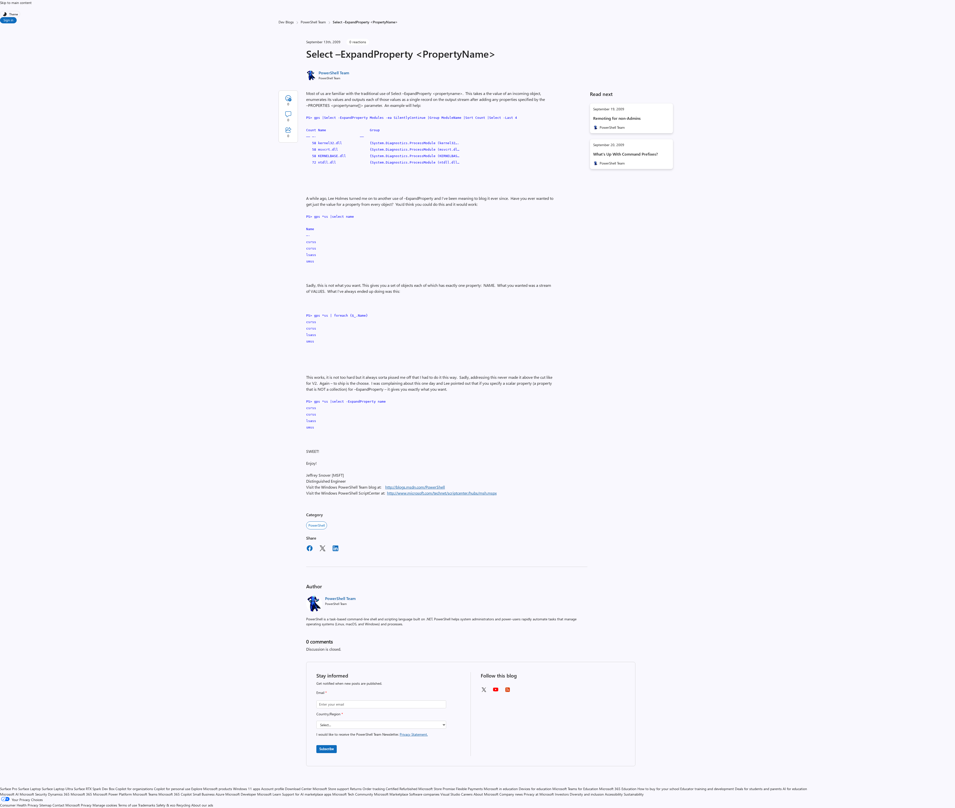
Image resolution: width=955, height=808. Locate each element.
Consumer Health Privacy (19, 805)
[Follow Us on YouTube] (496, 691)
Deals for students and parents (758, 788)
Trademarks (146, 805)
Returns (356, 788)
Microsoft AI (9, 794)
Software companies (424, 794)
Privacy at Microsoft (539, 794)
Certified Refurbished (401, 788)
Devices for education (535, 788)
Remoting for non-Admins (617, 118)
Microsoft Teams (145, 794)
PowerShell (316, 525)
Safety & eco (165, 805)
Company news (511, 794)
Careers (467, 794)
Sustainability (634, 794)
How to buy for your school (658, 788)
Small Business (204, 794)
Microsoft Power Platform (112, 794)
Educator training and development (707, 788)
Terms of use (127, 805)
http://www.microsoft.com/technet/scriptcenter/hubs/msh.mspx (442, 493)
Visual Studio (450, 794)
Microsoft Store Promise (436, 788)
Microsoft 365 (81, 794)
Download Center (298, 788)
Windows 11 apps (246, 788)
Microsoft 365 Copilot (175, 794)
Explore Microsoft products (211, 788)
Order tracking (374, 788)
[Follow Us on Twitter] (484, 691)
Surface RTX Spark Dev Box (94, 788)
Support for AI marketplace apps (306, 794)
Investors (562, 794)
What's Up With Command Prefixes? (625, 154)
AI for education (795, 788)
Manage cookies (105, 805)
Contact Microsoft (66, 805)
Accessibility (614, 794)
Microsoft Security (33, 794)
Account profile (272, 788)
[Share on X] (322, 549)
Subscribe (326, 748)
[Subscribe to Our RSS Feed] (508, 691)
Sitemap (45, 805)
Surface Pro (8, 788)
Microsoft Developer (240, 794)
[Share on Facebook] (309, 549)
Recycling (183, 805)
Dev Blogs (286, 22)
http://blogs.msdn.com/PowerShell (415, 487)
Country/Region (329, 714)
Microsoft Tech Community (352, 794)
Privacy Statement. (414, 734)
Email (321, 692)
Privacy (87, 805)
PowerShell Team (313, 22)
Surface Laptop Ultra (57, 788)
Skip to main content (16, 2)
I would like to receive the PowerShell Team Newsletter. (372, 734)
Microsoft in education (501, 788)
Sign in (8, 20)
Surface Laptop (29, 788)
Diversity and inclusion (587, 794)
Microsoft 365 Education (617, 788)
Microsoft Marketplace (391, 794)
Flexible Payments (469, 788)
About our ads (202, 805)
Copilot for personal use (172, 788)
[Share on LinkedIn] (335, 549)
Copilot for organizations (134, 788)
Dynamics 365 (59, 794)
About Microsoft (486, 794)
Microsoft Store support (331, 788)
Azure (220, 794)
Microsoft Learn (269, 794)
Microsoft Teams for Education (575, 788)
